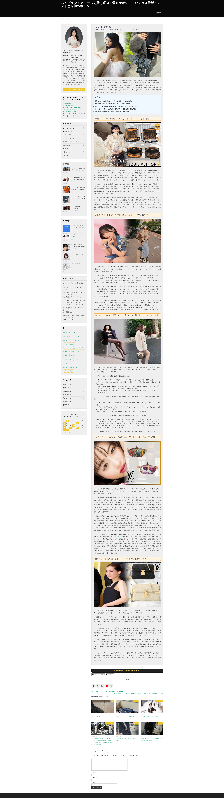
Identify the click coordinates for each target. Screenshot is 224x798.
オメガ (65, 351)
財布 (67, 152)
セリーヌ (66, 355)
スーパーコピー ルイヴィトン (71, 111)
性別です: (65, 52)
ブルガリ (71, 351)
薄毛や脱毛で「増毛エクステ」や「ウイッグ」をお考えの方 (78, 246)
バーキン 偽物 (67, 103)
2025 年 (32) (67, 384)
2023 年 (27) (67, 391)
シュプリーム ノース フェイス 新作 (78, 235)
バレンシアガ (67, 340)
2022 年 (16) (67, 394)
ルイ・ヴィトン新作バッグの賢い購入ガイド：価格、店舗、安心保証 (115, 109)
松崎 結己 (111, 29)
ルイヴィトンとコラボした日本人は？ (125, 716)
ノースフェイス (67, 359)
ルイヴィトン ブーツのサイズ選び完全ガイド (73, 309)
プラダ (72, 355)
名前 (93, 772)
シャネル (78, 351)
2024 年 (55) (67, 388)
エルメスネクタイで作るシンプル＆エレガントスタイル (74, 293)
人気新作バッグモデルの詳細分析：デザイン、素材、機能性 (112, 103)
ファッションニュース (71, 141)
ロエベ (76, 359)
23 (64, 427)
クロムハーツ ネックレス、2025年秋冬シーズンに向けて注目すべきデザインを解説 (138, 693)
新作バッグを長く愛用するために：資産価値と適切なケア (112, 111)
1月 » (68, 432)
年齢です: (78, 50)
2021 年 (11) (67, 398)
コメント (94, 758)
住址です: (66, 60)
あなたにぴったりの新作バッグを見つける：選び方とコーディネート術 (116, 106)
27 (77, 427)
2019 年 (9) (67, 405)
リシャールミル (78, 348)
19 (74, 425)
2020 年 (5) (67, 401)
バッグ (119, 29)
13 (77, 423)
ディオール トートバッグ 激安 (71, 107)
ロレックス (76, 336)
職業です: (66, 55)
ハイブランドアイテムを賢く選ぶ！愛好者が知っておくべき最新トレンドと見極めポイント (110, 4)
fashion (65, 332)
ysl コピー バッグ (68, 105)
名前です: (65, 50)
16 (64, 425)
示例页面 (158, 13)
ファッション (69, 138)
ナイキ (65, 344)
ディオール (76, 340)
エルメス (66, 363)
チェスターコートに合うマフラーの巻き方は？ (152, 716)
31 (67, 430)
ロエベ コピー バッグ (69, 109)
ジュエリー (72, 344)
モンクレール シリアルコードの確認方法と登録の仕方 (107, 691)
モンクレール (73, 332)
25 (70, 427)
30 (64, 430)
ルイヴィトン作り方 (96, 716)
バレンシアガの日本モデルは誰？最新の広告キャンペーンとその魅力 (74, 301)
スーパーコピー (67, 348)
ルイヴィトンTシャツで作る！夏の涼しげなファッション (74, 316)
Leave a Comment (129, 29)
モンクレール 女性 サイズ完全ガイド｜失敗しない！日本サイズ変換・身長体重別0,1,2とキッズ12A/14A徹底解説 (78, 199)
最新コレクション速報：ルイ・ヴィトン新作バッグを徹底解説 (113, 101)
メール (94, 777)
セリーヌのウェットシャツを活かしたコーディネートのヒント (78, 227)
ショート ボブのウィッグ (77, 254)
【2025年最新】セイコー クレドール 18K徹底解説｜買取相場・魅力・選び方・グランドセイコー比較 (78, 180)
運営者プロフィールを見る (74, 89)
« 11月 (64, 432)
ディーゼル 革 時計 (75, 263)
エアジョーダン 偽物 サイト (71, 367)
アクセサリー (158, 701)
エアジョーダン (67, 371)
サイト (93, 782)
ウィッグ (68, 131)
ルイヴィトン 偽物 (115, 536)
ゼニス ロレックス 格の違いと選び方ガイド (73, 284)
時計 (67, 145)
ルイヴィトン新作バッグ (99, 674)
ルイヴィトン (110, 674)
